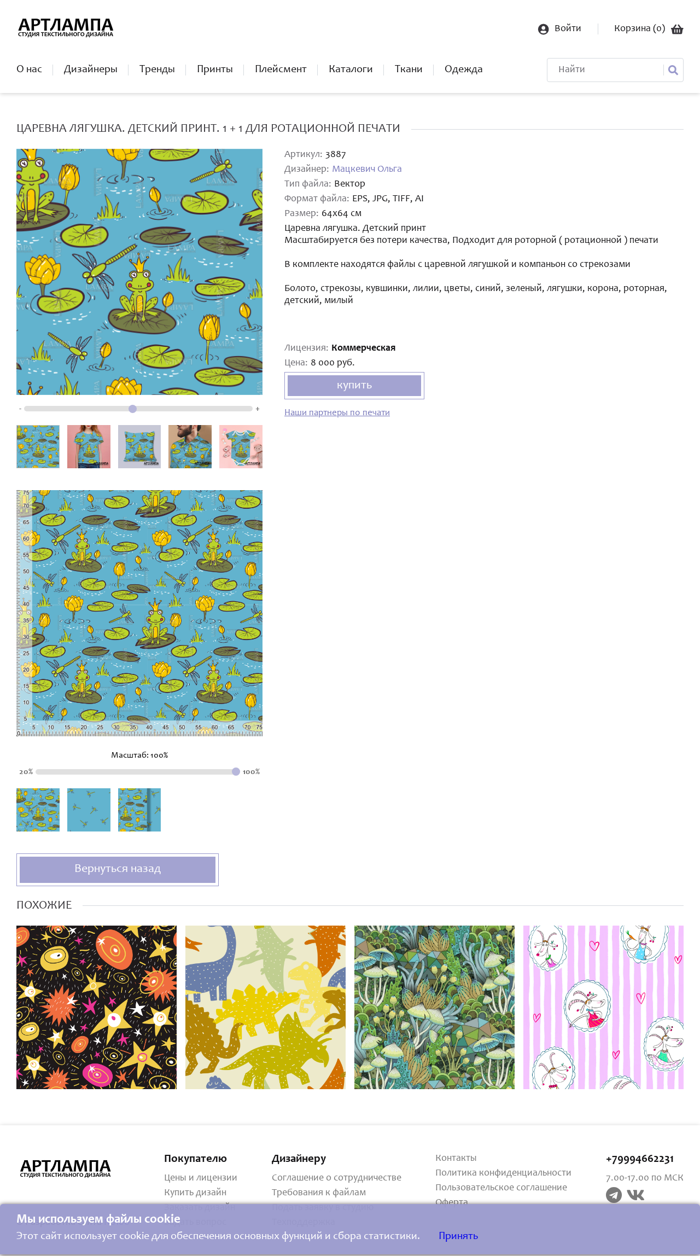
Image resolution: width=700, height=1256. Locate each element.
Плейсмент (281, 70)
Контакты (456, 1159)
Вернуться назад (117, 869)
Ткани (409, 70)
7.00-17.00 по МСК (645, 1178)
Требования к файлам (319, 1193)
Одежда (464, 70)
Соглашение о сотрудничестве (336, 1178)
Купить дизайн (195, 1193)
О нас (29, 70)
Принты (215, 70)
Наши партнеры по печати (337, 413)
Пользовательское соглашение (501, 1188)
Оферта (451, 1203)
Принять (458, 1236)
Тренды (157, 70)
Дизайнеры (91, 70)
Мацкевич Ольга (367, 170)
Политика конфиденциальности (503, 1173)
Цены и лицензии (200, 1178)
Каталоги (351, 70)
